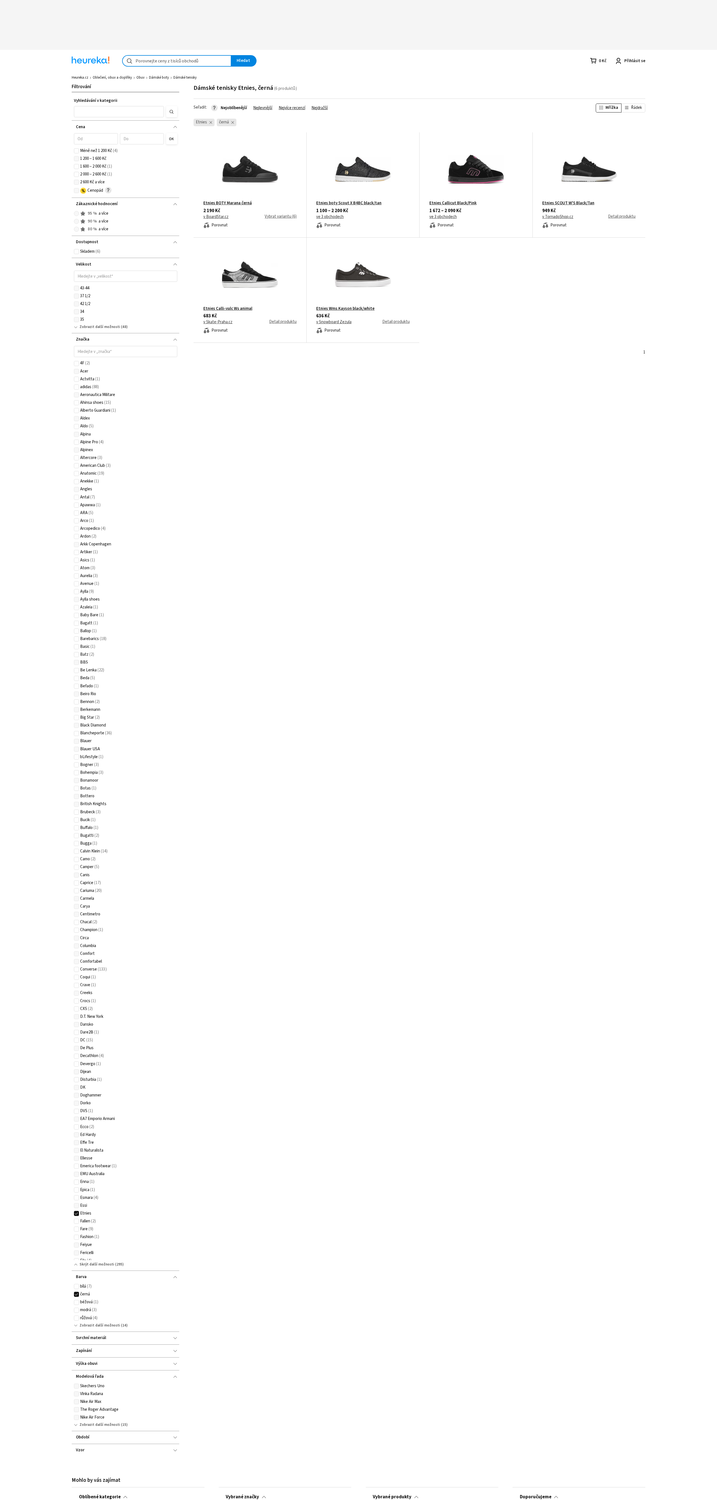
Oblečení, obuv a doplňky (112, 77)
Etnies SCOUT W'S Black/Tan (568, 203)
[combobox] (176, 61)
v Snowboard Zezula (333, 322)
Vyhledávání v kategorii (95, 101)
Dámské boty (159, 77)
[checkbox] (76, 150)
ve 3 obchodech (330, 217)
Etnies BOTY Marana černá (227, 203)
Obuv (140, 77)
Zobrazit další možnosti (100, 326)
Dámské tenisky (185, 77)
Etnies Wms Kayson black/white (345, 308)
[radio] (76, 213)
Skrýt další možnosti (97, 1264)
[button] (119, 111)
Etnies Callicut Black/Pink (453, 203)
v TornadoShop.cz (557, 217)
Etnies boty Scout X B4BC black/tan (348, 203)
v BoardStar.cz (216, 217)
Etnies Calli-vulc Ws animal (227, 308)
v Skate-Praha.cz (217, 322)
